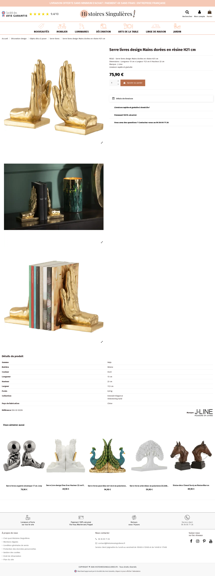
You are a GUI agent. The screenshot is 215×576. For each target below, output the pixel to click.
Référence (6, 410)
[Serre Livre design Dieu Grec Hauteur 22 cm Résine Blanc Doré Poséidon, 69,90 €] (24, 460)
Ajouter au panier (134, 83)
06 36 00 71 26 (187, 524)
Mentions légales (10, 542)
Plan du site (8, 559)
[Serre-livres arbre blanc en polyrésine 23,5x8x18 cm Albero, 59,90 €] (107, 460)
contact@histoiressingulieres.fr (111, 543)
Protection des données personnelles (19, 549)
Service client (187, 522)
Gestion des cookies (11, 552)
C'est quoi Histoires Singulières (16, 538)
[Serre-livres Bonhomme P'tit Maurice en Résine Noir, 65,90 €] (191, 460)
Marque (190, 413)
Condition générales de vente (16, 545)
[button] (5, 458)
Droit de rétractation (12, 556)
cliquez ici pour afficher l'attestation (127, 571)
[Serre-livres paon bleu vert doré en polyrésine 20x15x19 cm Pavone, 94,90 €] (66, 460)
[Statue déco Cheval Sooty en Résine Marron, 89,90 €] (149, 460)
